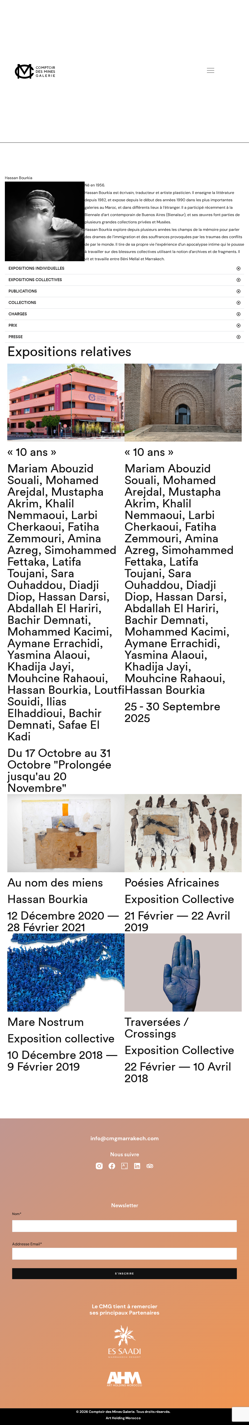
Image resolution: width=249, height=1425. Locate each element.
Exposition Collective (179, 899)
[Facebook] (111, 1166)
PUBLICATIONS (23, 291)
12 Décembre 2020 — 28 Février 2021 (63, 921)
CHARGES (18, 314)
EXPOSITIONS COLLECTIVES (35, 280)
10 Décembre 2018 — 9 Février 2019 (62, 1061)
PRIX (13, 325)
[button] (124, 268)
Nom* (16, 1214)
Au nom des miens (55, 883)
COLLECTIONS (22, 303)
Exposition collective (61, 1039)
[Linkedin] (137, 1166)
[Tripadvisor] (149, 1166)
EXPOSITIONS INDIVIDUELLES (36, 268)
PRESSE (16, 337)
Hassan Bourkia (47, 899)
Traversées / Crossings (156, 1028)
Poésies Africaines (171, 883)
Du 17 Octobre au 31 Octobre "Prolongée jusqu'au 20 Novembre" (59, 770)
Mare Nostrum (45, 1022)
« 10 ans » (31, 452)
